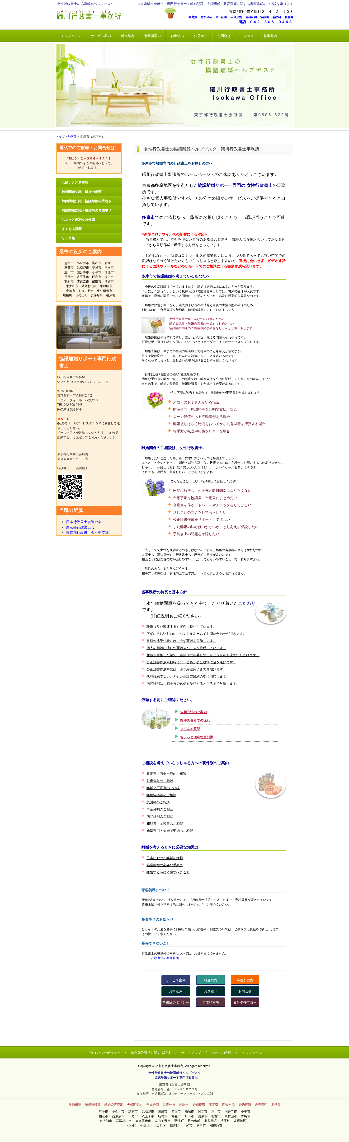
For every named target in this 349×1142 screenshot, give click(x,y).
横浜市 (203, 1125)
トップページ (71, 36)
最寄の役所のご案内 (80, 251)
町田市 (96, 281)
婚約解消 (245, 1104)
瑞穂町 (67, 295)
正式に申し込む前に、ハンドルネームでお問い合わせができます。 (196, 634)
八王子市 (83, 277)
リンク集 (68, 238)
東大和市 (72, 286)
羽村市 (69, 281)
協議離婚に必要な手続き (164, 865)
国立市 (109, 267)
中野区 (146, 1125)
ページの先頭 (221, 1052)
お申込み (177, 36)
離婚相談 (75, 1104)
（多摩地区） (240, 1121)
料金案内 (127, 36)
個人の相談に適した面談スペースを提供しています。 (186, 648)
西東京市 (83, 281)
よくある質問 (190, 729)
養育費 (194, 17)
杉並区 (133, 1125)
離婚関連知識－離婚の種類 (82, 192)
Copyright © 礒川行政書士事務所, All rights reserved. (174, 1066)
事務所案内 (152, 36)
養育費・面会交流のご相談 (166, 774)
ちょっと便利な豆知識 (196, 737)
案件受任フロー (245, 1002)
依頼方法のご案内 (193, 712)
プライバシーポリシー (103, 1052)
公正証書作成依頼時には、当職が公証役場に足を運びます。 (191, 662)
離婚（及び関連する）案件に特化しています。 (181, 626)
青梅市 (70, 291)
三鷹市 (69, 267)
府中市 (69, 263)
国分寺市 (83, 272)
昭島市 (96, 277)
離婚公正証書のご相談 (163, 788)
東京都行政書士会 (80, 527)
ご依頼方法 (210, 1002)
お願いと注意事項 (75, 182)
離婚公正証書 (113, 1104)
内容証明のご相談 (159, 816)
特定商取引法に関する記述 (151, 1052)
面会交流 (228, 1104)
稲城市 (96, 267)
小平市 (96, 272)
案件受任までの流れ (195, 720)
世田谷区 (161, 1125)
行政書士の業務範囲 (165, 958)
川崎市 (189, 1125)
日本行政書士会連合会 (84, 522)
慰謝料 (278, 17)
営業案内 (270, 36)
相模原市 (216, 1125)
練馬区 (176, 1125)
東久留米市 (104, 291)
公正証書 (223, 17)
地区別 (72, 136)
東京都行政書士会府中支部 (87, 532)
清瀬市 (109, 281)
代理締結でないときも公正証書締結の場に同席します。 (188, 676)
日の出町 (81, 295)
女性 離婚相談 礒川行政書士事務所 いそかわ (109, 15)
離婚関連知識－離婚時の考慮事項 (87, 210)
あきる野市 (86, 291)
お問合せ (224, 36)
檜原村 (110, 295)
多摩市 (109, 263)
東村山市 (106, 286)
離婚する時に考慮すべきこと (168, 872)
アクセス (247, 36)
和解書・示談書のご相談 (164, 823)
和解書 (289, 17)
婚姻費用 (199, 1104)
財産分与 (208, 17)
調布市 (96, 263)
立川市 (69, 272)
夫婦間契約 (134, 1104)
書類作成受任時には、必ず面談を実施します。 (181, 641)
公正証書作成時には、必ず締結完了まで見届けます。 (186, 669)
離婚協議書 (92, 1104)
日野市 (69, 277)
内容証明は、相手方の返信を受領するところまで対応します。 (193, 683)
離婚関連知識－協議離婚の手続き (87, 201)
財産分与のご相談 (159, 781)
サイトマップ (191, 1052)
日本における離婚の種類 (164, 858)
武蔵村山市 (89, 286)
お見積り (200, 36)
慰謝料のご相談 (158, 802)
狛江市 (109, 272)
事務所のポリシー (175, 1002)
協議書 (266, 17)
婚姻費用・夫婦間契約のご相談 (169, 831)
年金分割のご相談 (159, 809)
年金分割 (238, 17)
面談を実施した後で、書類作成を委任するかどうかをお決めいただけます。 (202, 655)
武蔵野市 (83, 267)
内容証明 (252, 17)
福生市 (109, 277)
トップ (60, 136)
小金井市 (83, 263)
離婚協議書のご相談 (161, 795)
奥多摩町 (97, 295)
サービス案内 (101, 36)
